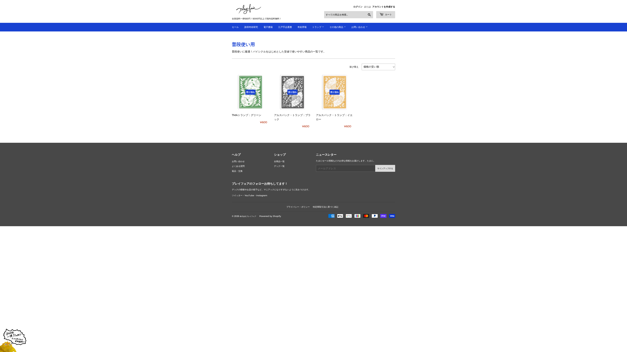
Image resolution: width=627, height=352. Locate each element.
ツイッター (237, 195)
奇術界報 (302, 27)
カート (388, 14)
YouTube (249, 195)
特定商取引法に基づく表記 (325, 206)
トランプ (317, 27)
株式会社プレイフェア (248, 216)
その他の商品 (337, 27)
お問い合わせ (358, 27)
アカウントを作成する (383, 6)
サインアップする (385, 168)
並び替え (354, 66)
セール (235, 27)
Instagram (261, 195)
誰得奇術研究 (251, 27)
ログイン (357, 6)
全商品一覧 (279, 161)
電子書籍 (268, 27)
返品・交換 (237, 171)
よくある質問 (238, 166)
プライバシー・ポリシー (298, 206)
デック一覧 (279, 166)
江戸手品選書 (285, 27)
